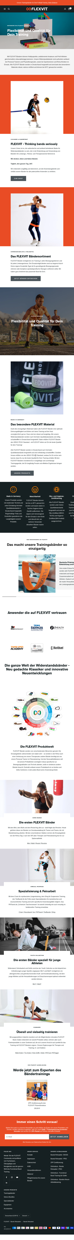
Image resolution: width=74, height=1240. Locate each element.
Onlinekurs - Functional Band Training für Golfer (59, 1174)
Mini (28, 843)
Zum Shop (18, 178)
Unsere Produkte (22, 473)
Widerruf (30, 1174)
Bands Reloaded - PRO (59, 1159)
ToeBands (47, 912)
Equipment (7, 1205)
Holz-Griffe (36, 1053)
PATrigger (55, 1053)
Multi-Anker (19, 1053)
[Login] (65, 9)
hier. (50, 1142)
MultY (39, 984)
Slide (42, 1053)
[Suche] (9, 9)
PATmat (48, 1053)
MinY (34, 984)
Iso (34, 912)
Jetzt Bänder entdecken (25, 278)
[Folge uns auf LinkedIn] (6, 1182)
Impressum (31, 1159)
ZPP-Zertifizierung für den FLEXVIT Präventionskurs (37, 1104)
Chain (21, 912)
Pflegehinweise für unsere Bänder (36, 1179)
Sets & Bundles (9, 1197)
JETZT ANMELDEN (59, 1137)
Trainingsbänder (9, 1193)
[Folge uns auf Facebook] (6, 1177)
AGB (29, 1166)
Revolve (44, 843)
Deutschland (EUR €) (11, 1215)
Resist (38, 843)
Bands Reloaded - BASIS (59, 1155)
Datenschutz (31, 1162)
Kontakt (29, 1155)
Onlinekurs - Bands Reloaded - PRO (57, 1168)
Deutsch (24, 1215)
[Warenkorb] (69, 9)
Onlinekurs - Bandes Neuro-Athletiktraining (60, 1181)
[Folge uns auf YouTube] (17, 1177)
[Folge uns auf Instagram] (11, 1177)
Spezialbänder (9, 1201)
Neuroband (28, 912)
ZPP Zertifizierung (57, 1162)
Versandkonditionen (34, 1170)
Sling (53, 912)
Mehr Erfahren (52, 2)
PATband (39, 912)
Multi (32, 843)
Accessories (8, 1208)
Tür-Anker (28, 1053)
